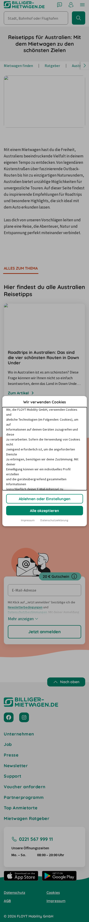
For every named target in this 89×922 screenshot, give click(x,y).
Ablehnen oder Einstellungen (44, 498)
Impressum (28, 520)
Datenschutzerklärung (54, 520)
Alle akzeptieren (44, 510)
